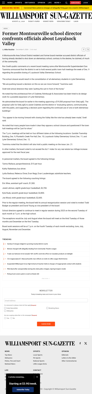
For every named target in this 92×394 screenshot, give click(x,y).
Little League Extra (40, 364)
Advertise (36, 380)
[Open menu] (3, 2)
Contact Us (37, 383)
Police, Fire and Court (12, 361)
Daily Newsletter (12, 308)
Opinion (41, 3)
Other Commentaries (69, 361)
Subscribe (75, 3)
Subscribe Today (63, 21)
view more (45, 278)
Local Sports (37, 355)
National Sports (38, 361)
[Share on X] (88, 49)
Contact (37, 370)
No (14, 318)
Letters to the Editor (69, 358)
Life (50, 3)
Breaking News (54, 308)
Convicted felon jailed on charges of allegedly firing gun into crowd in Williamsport (56, 8)
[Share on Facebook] (84, 49)
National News (10, 364)
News (9, 3)
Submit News (48, 21)
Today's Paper (34, 21)
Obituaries (30, 3)
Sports (18, 3)
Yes (8, 318)
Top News (8, 355)
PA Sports (36, 358)
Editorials (65, 355)
